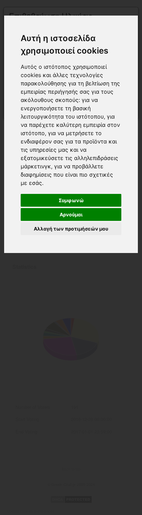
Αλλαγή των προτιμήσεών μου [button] (71, 229)
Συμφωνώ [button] (71, 200)
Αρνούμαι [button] (71, 214)
